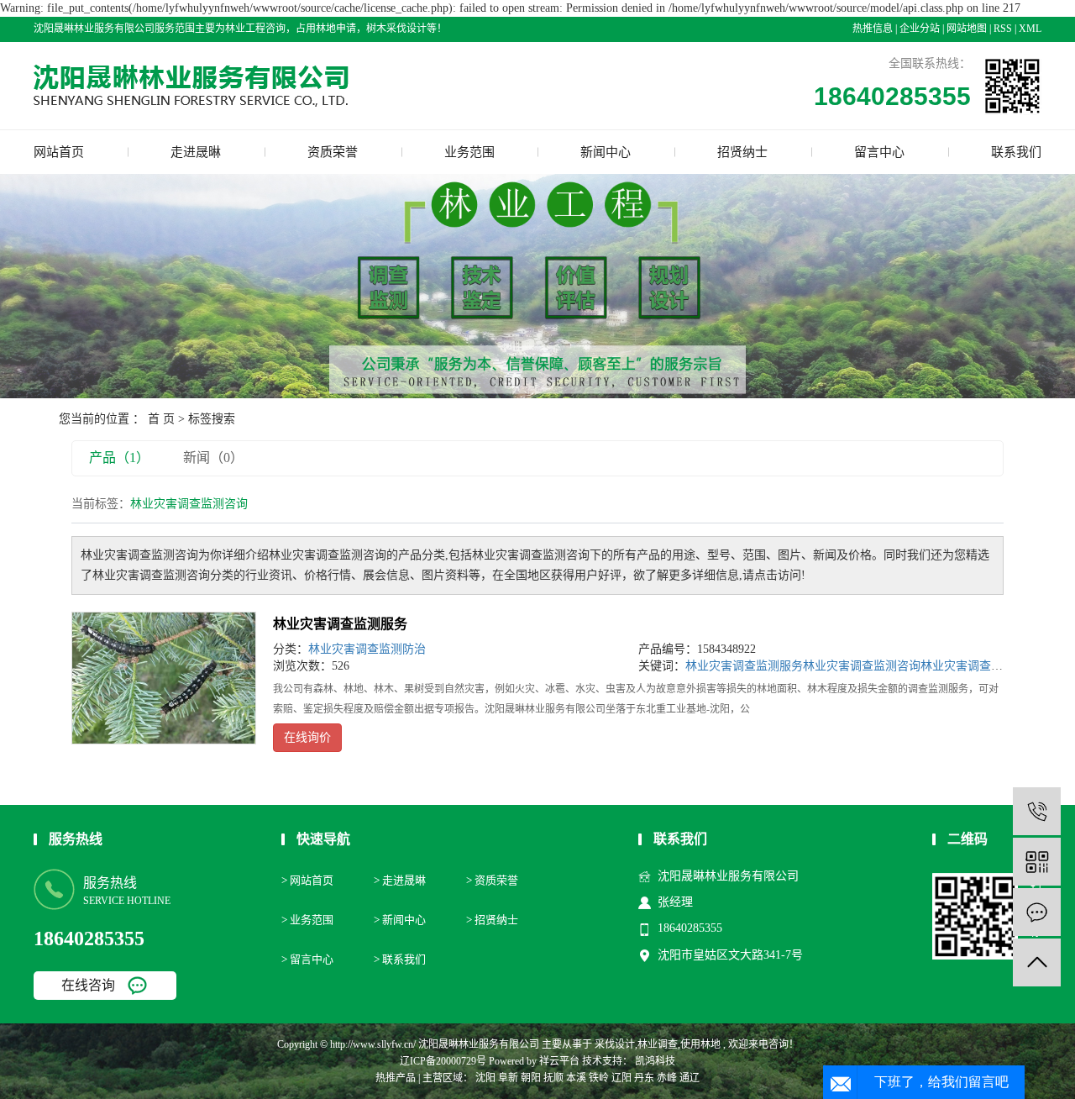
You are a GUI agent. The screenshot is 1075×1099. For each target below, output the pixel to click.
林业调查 (657, 1044)
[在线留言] (1037, 912)
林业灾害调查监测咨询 (861, 666)
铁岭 (599, 1078)
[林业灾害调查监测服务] (163, 678)
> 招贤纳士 (492, 919)
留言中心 (879, 152)
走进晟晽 (195, 152)
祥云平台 (559, 1061)
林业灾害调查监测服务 (340, 624)
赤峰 (667, 1078)
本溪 (576, 1078)
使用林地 (700, 1044)
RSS (1003, 28)
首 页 (161, 419)
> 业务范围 (307, 919)
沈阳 (485, 1078)
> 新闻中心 (400, 919)
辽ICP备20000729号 (443, 1061)
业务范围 (469, 152)
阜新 (508, 1078)
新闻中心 (605, 152)
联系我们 (1016, 152)
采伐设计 (615, 1044)
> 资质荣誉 (492, 880)
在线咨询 (88, 985)
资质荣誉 (332, 152)
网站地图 (967, 28)
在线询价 (307, 737)
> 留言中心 (307, 959)
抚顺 (553, 1078)
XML (1030, 28)
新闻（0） (213, 457)
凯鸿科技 (653, 1061)
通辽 (689, 1078)
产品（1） (119, 457)
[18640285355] (1037, 811)
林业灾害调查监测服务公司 (991, 666)
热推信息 (872, 28)
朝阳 (531, 1078)
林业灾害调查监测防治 (367, 649)
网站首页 (59, 152)
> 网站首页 (307, 880)
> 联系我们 (400, 959)
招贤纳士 (742, 152)
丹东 (644, 1078)
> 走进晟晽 (400, 880)
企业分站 (919, 28)
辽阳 (621, 1078)
